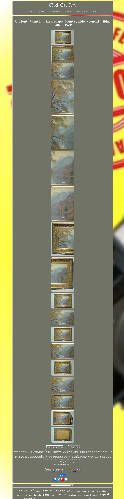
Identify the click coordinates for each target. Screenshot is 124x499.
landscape (59, 490)
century (84, 491)
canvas (47, 490)
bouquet (80, 495)
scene (30, 495)
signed (104, 494)
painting (61, 494)
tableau (72, 494)
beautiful (37, 495)
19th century (95, 495)
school (70, 491)
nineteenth (38, 491)
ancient (87, 495)
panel (46, 494)
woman (20, 495)
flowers (98, 491)
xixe (26, 495)
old (31, 490)
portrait (23, 490)
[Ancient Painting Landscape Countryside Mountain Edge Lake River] (62, 37)
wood (104, 491)
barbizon (91, 491)
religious (77, 491)
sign (52, 495)
